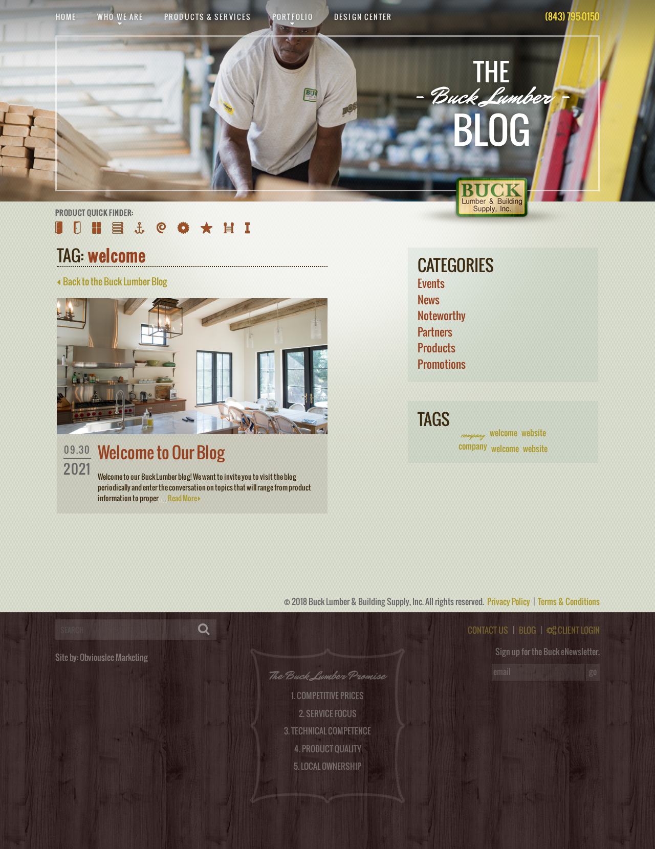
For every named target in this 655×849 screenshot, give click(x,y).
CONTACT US (488, 630)
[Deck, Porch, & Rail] (229, 227)
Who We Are (120, 16)
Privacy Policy (509, 601)
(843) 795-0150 (572, 17)
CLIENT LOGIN (578, 630)
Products (436, 347)
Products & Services (207, 16)
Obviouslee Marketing (114, 657)
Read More (183, 498)
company (473, 435)
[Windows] (96, 227)
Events (431, 283)
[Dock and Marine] (140, 227)
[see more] (192, 431)
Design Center (363, 16)
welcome (503, 433)
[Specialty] (206, 227)
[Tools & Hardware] (183, 227)
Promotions (442, 364)
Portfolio (292, 16)
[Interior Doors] (77, 227)
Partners (435, 332)
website (533, 433)
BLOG (527, 630)
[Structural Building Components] (247, 227)
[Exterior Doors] (58, 227)
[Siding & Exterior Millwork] (117, 227)
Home (66, 16)
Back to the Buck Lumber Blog (113, 281)
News (429, 299)
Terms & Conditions (569, 601)
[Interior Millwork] (161, 227)
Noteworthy (442, 315)
